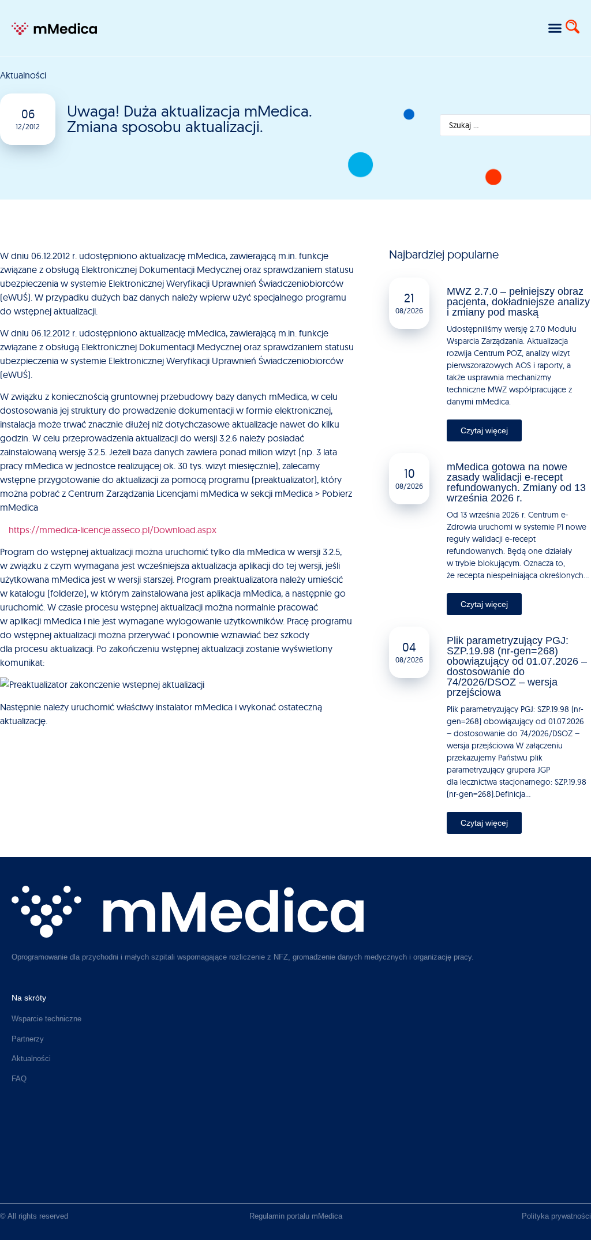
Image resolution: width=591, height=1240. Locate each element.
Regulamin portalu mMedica (295, 1216)
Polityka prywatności (556, 1216)
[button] (555, 28)
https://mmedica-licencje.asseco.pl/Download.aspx (112, 529)
